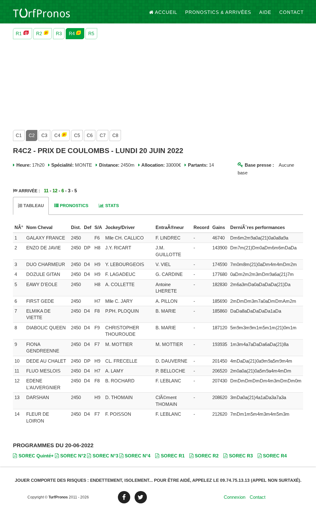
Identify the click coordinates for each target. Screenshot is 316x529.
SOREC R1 (173, 455)
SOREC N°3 (105, 455)
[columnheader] (19, 227)
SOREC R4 (275, 455)
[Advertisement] (158, 83)
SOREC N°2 (73, 455)
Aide (265, 12)
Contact (291, 12)
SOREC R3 (241, 455)
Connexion (234, 497)
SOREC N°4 (137, 455)
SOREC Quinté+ (36, 455)
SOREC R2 (206, 455)
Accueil (166, 12)
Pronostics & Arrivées (218, 12)
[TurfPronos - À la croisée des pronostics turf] (41, 12)
